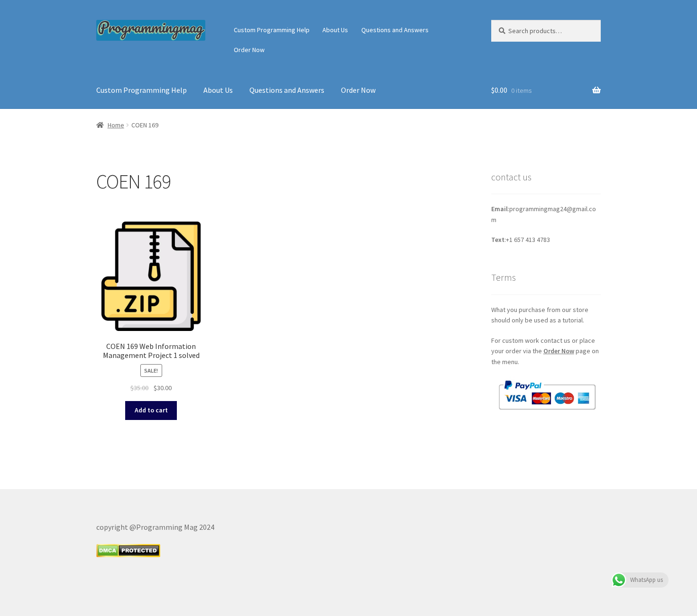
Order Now (249, 49)
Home (116, 125)
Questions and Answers (395, 30)
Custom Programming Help (272, 30)
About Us (335, 30)
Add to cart (151, 410)
